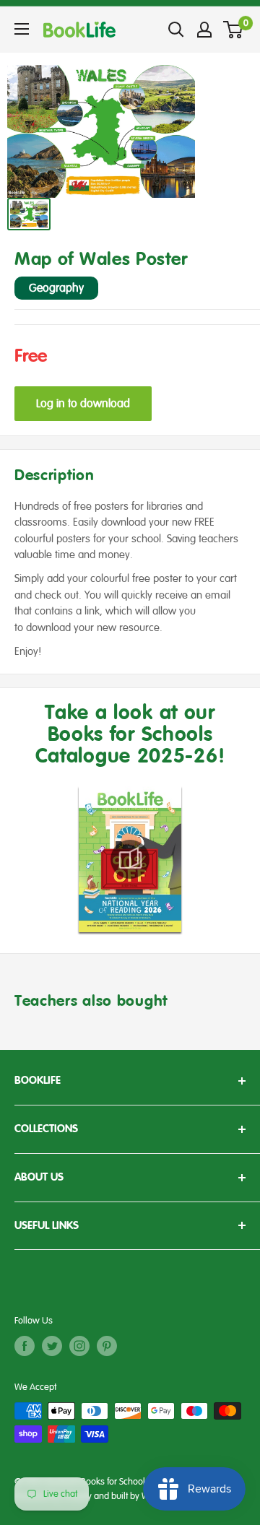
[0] (234, 29)
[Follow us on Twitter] (52, 1346)
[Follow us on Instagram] (79, 1346)
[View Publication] (130, 859)
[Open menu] (21, 29)
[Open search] (176, 30)
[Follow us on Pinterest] (107, 1346)
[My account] (204, 30)
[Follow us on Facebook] (24, 1346)
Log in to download (83, 403)
